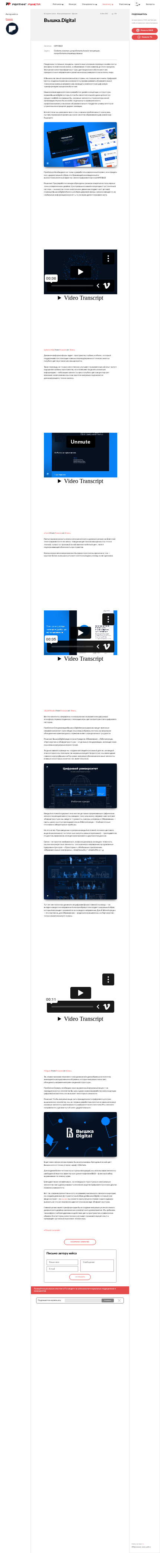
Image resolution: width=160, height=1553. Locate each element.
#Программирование (64, 14)
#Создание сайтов (50, 14)
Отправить (80, 1277)
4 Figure (47, 1071)
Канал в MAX (147, 30)
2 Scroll (47, 533)
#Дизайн (74, 14)
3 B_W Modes (49, 711)
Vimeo (72, 350)
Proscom (9, 19)
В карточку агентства (80, 1242)
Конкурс (72, 4)
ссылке (64, 1199)
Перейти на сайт (52, 1230)
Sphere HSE (49, 350)
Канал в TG (147, 37)
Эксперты (150, 4)
